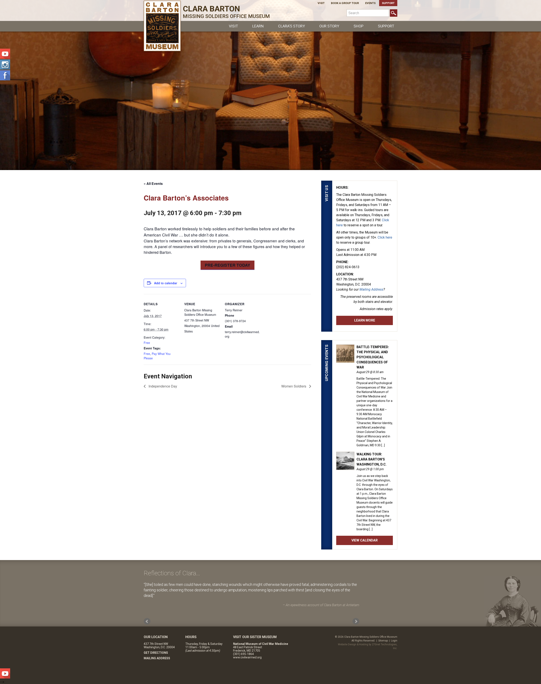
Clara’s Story (291, 26)
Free (147, 343)
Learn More (364, 320)
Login (394, 640)
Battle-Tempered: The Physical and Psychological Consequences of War (373, 357)
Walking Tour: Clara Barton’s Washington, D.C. (372, 459)
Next (355, 621)
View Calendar (364, 540)
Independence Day (162, 386)
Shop (358, 26)
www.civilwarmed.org (247, 657)
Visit (321, 3)
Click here (385, 237)
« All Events (153, 183)
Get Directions (156, 652)
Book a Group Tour (345, 3)
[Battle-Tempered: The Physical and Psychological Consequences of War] (345, 360)
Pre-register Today (227, 265)
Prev (147, 621)
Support (388, 3)
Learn (258, 26)
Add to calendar (165, 283)
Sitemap (383, 640)
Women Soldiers (294, 386)
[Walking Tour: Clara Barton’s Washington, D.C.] (345, 467)
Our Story (329, 26)
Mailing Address (371, 289)
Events (370, 3)
